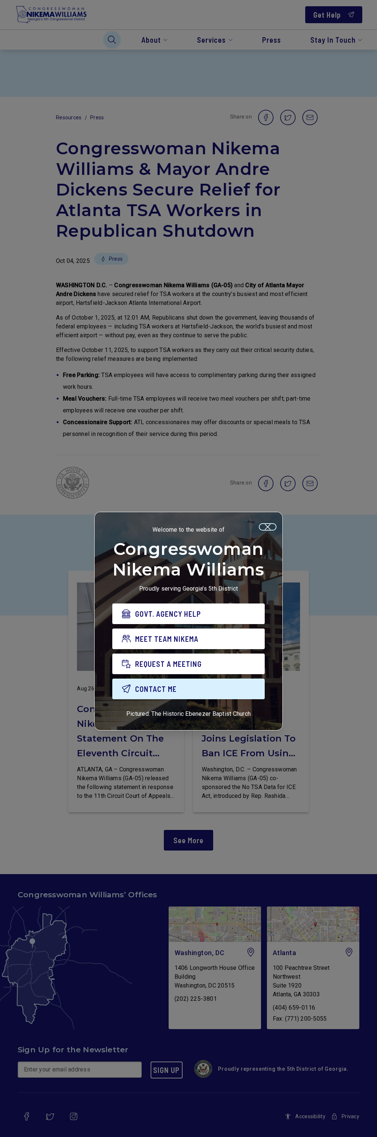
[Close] (267, 527)
